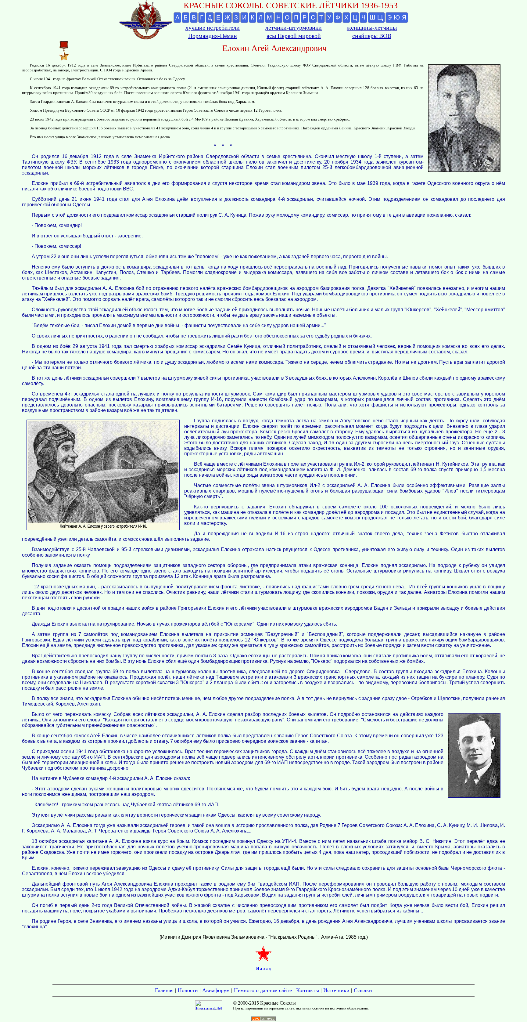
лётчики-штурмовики (293, 27)
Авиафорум (216, 990)
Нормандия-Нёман (212, 35)
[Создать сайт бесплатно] (263, 1019)
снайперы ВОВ (371, 35)
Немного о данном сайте (263, 990)
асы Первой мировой (294, 35)
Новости (188, 990)
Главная (164, 990)
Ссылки (363, 990)
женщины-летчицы (372, 27)
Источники (336, 990)
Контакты (307, 990)
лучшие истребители (212, 27)
